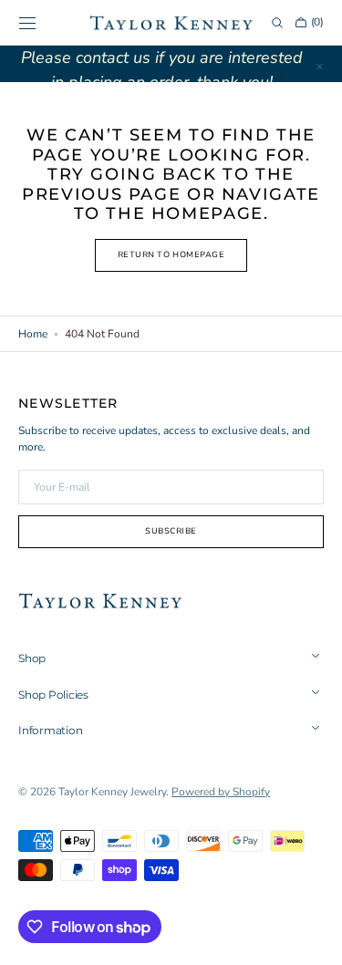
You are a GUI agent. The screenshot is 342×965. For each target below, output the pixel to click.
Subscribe (171, 530)
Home (32, 334)
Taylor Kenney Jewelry (112, 791)
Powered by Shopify (220, 791)
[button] (27, 23)
